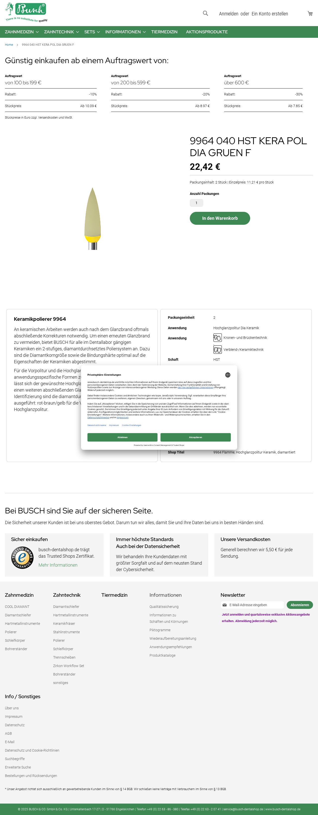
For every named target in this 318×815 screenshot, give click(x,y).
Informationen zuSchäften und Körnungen (169, 618)
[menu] (159, 32)
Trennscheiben (64, 657)
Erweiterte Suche (18, 767)
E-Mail (9, 742)
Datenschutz (15, 725)
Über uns (12, 708)
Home (9, 44)
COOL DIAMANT (17, 607)
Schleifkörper (15, 640)
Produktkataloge (162, 655)
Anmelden (228, 14)
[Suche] (206, 13)
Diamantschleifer (18, 615)
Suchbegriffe (15, 759)
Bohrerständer (16, 649)
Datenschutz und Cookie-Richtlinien (32, 750)
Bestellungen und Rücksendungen (31, 776)
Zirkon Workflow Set (68, 666)
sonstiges (60, 683)
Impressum (13, 717)
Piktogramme (160, 630)
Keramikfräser (64, 624)
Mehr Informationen (58, 565)
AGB (8, 733)
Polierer (11, 632)
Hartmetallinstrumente (22, 624)
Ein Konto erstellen (270, 14)
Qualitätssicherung (164, 607)
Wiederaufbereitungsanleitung (173, 638)
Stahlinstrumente (66, 632)
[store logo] (26, 12)
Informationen (166, 595)
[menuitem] (20, 32)
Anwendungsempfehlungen (171, 647)
